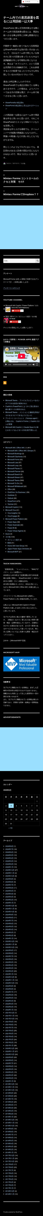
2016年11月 (9, 1194)
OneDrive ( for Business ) (17, 492)
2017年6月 (9, 1173)
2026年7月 (9, 849)
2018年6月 (9, 1137)
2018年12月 (9, 1119)
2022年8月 (9, 989)
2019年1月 (9, 1116)
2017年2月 (9, 1185)
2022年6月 (9, 995)
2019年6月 (9, 1102)
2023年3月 (9, 968)
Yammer (11, 504)
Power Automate (14, 525)
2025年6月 (9, 888)
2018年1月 (9, 1152)
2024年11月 (9, 908)
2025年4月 (9, 893)
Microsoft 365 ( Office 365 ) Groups (20, 450)
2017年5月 (9, 1176)
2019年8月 (9, 1096)
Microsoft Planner (14, 471)
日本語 (27, 1)
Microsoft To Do (13, 483)
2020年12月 (9, 1048)
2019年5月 (9, 1105)
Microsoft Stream (14, 477)
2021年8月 (9, 1024)
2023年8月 (9, 953)
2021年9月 (9, 1021)
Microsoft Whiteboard (15, 486)
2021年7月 (9, 1027)
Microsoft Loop (13, 465)
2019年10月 (9, 1090)
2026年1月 (9, 867)
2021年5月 (9, 1033)
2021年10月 (9, 1018)
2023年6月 (9, 959)
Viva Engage (12, 516)
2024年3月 (9, 932)
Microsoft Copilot (11, 507)
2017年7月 (9, 1170)
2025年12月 (9, 870)
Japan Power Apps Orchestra (18, 548)
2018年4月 (9, 1143)
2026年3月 (9, 861)
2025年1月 (9, 902)
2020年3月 (9, 1075)
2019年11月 (9, 1087)
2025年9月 (9, 879)
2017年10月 (9, 1161)
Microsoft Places (14, 468)
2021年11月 (9, 1015)
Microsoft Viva (10, 510)
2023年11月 (9, 944)
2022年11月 (9, 980)
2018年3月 (9, 1146)
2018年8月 (9, 1131)
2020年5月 (9, 1069)
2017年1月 (9, 1188)
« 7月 (11, 828)
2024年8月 (9, 917)
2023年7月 (9, 956)
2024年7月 (9, 920)
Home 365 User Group (16, 545)
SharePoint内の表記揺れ (14, 102)
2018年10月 (9, 1125)
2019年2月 (9, 1113)
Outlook (10, 498)
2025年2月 (9, 899)
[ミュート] (34, 364)
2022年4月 (9, 1001)
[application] (21, 356)
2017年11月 (9, 1158)
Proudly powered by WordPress (12, 1212)
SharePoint (12, 501)
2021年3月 (9, 1039)
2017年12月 (9, 1155)
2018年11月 (9, 1122)
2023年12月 (9, 941)
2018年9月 (9, 1128)
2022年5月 (9, 998)
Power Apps (12, 522)
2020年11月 (9, 1051)
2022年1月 (9, 1009)
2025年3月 (9, 896)
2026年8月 (9, 846)
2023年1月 (9, 974)
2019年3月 (9, 1111)
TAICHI (8, 163)
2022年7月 (9, 992)
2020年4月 (9, 1072)
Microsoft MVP (13, 551)
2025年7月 (9, 885)
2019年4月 (9, 1108)
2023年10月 (9, 947)
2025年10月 (9, 876)
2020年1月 (9, 1081)
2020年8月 (9, 1060)
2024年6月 (9, 923)
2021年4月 (9, 1036)
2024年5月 (9, 926)
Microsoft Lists (13, 462)
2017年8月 (9, 1167)
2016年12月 (9, 1191)
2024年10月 (9, 911)
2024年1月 (9, 938)
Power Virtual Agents (15, 531)
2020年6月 (9, 1066)
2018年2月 (9, 1149)
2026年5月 (9, 855)
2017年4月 (9, 1179)
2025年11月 (9, 873)
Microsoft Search (14, 474)
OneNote (11, 495)
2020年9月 (9, 1057)
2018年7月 (9, 1134)
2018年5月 (9, 1140)
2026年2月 (9, 864)
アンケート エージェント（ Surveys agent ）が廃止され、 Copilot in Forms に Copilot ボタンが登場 (22, 421)
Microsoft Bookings (15, 453)
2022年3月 (9, 1003)
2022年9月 (9, 986)
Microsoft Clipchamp (15, 456)
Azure (7, 534)
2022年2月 (9, 1006)
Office (10, 489)
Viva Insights (12, 513)
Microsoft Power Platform (14, 519)
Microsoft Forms (13, 459)
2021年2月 (9, 1042)
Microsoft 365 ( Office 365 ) (15, 447)
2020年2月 (9, 1078)
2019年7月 (9, 1099)
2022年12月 (9, 977)
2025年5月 (9, 891)
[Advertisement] (21, 227)
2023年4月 (9, 965)
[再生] (6, 364)
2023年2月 (9, 971)
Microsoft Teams (14, 480)
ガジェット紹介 (13, 540)
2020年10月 (9, 1054)
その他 (23, 163)
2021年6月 (9, 1030)
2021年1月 (9, 1045)
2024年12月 (9, 905)
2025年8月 (9, 882)
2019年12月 (9, 1084)
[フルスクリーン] (37, 364)
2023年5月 (9, 962)
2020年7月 (9, 1063)
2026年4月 (9, 858)
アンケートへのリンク (11, 288)
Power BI (11, 528)
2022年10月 (9, 983)
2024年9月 (9, 914)
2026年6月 (9, 852)
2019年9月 (9, 1093)
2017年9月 (9, 1164)
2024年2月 (9, 935)
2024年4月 (9, 929)
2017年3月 (9, 1182)
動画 (9, 542)
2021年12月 (9, 1012)
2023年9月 (9, 950)
